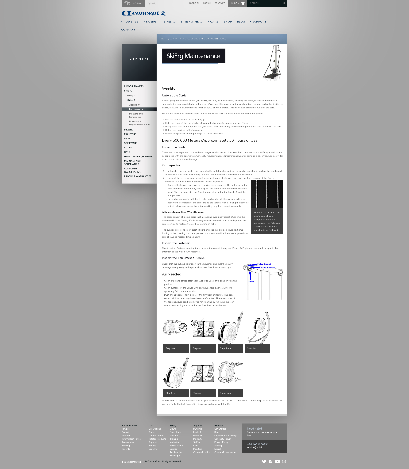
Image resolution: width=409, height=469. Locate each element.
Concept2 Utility (201, 452)
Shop (228, 21)
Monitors (130, 134)
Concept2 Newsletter (225, 452)
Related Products (157, 438)
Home (164, 39)
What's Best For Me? (132, 438)
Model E (197, 432)
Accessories (128, 442)
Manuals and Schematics (136, 115)
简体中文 (152, 3)
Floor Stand (175, 432)
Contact (220, 3)
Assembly (134, 104)
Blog (241, 21)
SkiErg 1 (195, 39)
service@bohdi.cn (256, 447)
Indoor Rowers (133, 86)
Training (126, 445)
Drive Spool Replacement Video (139, 123)
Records (126, 448)
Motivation (175, 442)
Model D (197, 435)
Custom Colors (156, 435)
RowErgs (130, 21)
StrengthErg (192, 21)
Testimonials (176, 452)
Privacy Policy (221, 442)
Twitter (264, 461)
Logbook (194, 3)
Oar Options (155, 428)
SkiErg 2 (131, 95)
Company (128, 29)
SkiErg (150, 21)
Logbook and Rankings (225, 435)
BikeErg (168, 21)
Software (130, 143)
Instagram (284, 461)
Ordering (153, 448)
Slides (128, 147)
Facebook (270, 461)
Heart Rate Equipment (138, 156)
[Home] (165, 13)
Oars (213, 21)
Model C (197, 438)
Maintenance (136, 109)
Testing (152, 445)
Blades (152, 432)
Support (258, 21)
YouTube (277, 461)
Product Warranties (137, 176)
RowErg (126, 428)
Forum (207, 3)
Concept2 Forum (222, 438)
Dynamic (126, 432)
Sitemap (218, 445)
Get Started (220, 428)
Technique (175, 455)
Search (217, 448)
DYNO (127, 152)
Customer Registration (132, 170)
